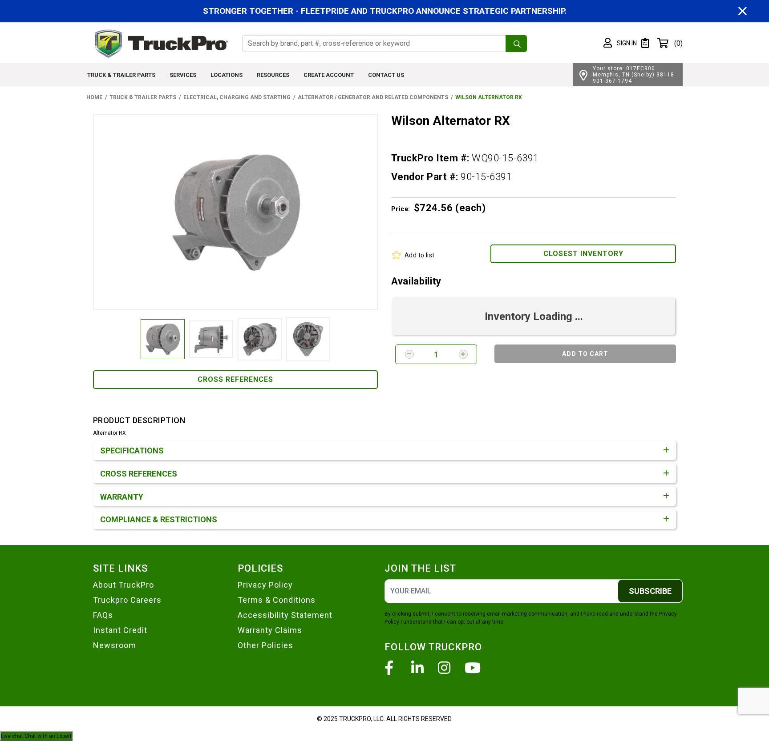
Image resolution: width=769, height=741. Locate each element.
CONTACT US (386, 75)
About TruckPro (123, 584)
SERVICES (183, 75)
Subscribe (650, 591)
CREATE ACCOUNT (329, 75)
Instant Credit (120, 630)
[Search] (516, 43)
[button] (620, 43)
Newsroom (114, 645)
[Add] (463, 354)
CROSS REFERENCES (235, 379)
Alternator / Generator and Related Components (373, 97)
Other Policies (265, 645)
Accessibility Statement (285, 615)
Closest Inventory (583, 253)
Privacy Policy (265, 584)
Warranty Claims (270, 630)
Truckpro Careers (127, 600)
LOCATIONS (226, 75)
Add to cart (585, 353)
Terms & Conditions (277, 600)
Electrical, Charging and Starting (237, 97)
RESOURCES (273, 75)
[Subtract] (409, 354)
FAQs (103, 615)
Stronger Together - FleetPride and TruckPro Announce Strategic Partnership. (385, 11)
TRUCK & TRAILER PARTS (121, 75)
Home (94, 97)
